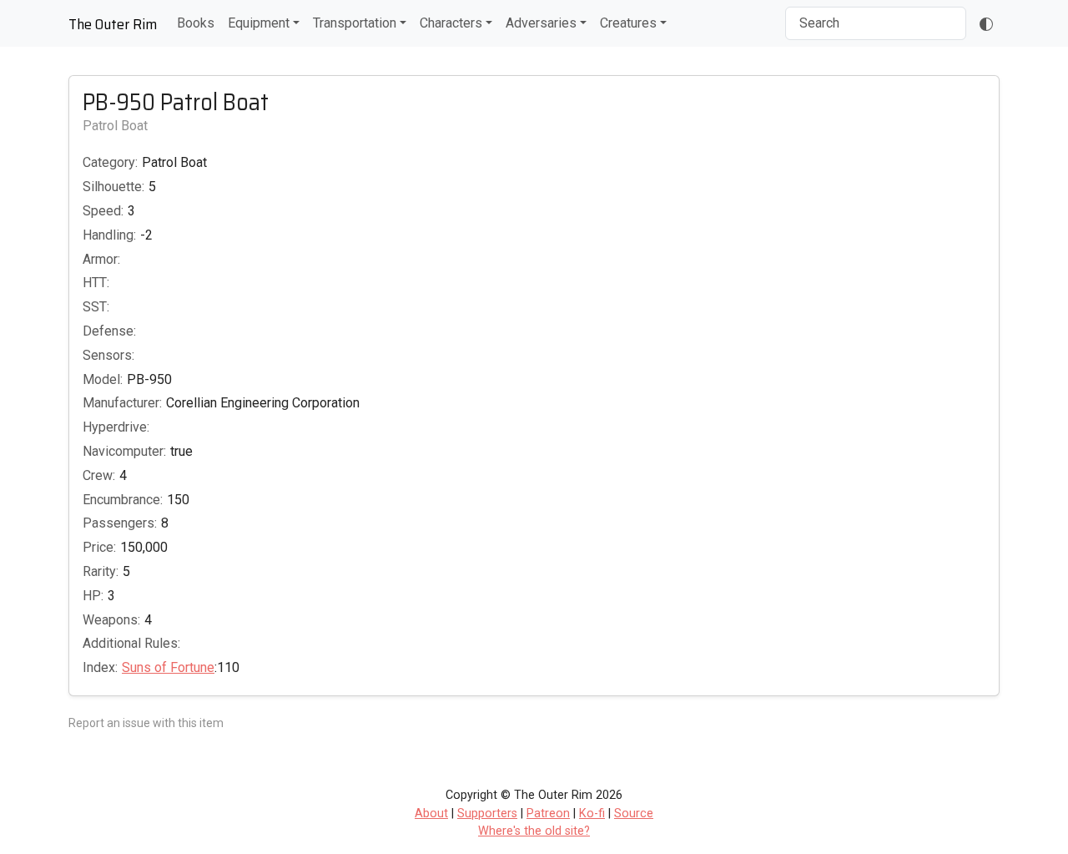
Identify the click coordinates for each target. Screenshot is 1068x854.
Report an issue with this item (146, 723)
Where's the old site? (534, 831)
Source (633, 813)
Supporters (487, 813)
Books (195, 23)
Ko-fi (592, 813)
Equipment (259, 23)
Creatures (628, 23)
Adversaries (541, 23)
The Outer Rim (112, 24)
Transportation (354, 23)
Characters (451, 23)
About (431, 813)
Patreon (548, 813)
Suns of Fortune (168, 667)
